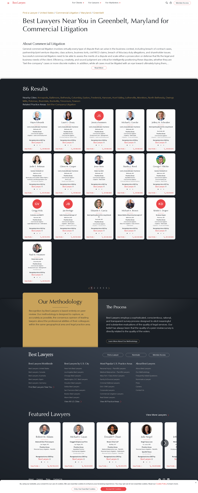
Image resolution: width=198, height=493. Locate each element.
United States (47, 12)
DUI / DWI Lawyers (107, 387)
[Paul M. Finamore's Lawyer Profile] (37, 250)
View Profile (28, 148)
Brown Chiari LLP (112, 442)
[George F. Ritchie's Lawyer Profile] (160, 162)
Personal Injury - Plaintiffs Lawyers (113, 368)
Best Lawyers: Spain (36, 379)
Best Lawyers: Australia (37, 376)
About (31, 479)
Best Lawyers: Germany (37, 383)
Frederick (96, 97)
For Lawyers (93, 3)
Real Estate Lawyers (107, 397)
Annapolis (43, 97)
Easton (86, 97)
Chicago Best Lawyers (72, 376)
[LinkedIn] (168, 479)
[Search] (167, 3)
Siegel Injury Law (146, 442)
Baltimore (54, 97)
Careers (139, 387)
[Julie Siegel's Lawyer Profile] (147, 432)
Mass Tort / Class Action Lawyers (112, 376)
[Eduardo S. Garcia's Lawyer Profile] (99, 206)
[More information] (42, 142)
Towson (76, 101)
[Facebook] (160, 479)
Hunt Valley (118, 97)
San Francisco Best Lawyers (74, 390)
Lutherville (130, 97)
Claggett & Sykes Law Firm (78, 442)
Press (138, 383)
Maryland (86, 12)
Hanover (106, 97)
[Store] (171, 3)
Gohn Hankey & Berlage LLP (68, 215)
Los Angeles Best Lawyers (74, 372)
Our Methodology (143, 372)
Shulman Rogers (161, 215)
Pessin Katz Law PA (37, 259)
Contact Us (140, 390)
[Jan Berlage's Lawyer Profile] (68, 206)
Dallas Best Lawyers (71, 387)
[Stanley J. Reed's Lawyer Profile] (130, 162)
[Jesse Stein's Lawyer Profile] (99, 162)
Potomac (33, 101)
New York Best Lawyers (73, 368)
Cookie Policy (161, 484)
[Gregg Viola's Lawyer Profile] (37, 206)
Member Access (159, 355)
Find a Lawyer (30, 12)
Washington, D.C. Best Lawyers (76, 379)
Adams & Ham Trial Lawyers (44, 442)
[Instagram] (164, 479)
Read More (99, 68)
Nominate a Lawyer (143, 379)
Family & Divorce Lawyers (110, 379)
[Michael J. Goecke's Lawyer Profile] (130, 118)
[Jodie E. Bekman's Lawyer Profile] (37, 162)
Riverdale (44, 101)
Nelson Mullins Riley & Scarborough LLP (130, 215)
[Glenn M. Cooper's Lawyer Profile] (68, 162)
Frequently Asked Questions (146, 376)
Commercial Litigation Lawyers (111, 394)
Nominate (136, 355)
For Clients (77, 3)
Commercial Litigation (67, 12)
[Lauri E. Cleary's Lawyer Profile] (68, 118)
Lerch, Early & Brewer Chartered (37, 127)
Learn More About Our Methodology (122, 341)
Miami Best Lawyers (71, 397)
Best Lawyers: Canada (37, 372)
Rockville (54, 101)
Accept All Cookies (113, 489)
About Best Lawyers (143, 368)
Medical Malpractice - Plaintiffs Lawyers (115, 372)
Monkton (142, 97)
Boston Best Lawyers (72, 394)
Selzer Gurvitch (99, 171)
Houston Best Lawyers (72, 383)
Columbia (76, 97)
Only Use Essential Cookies (84, 489)
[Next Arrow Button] (165, 443)
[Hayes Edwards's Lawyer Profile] (37, 118)
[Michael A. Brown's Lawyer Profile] (130, 206)
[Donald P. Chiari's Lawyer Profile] (113, 432)
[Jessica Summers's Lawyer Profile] (99, 118)
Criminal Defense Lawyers (110, 383)
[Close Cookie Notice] (196, 482)
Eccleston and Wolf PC (37, 215)
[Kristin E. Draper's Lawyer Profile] (160, 206)
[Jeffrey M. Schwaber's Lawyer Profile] (160, 118)
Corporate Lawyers (107, 390)
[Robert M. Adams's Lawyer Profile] (44, 432)
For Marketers (111, 3)
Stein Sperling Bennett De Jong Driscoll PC (161, 128)
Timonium (65, 101)
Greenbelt (98, 12)
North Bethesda (156, 97)
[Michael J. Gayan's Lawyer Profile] (79, 432)
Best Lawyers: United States (39, 368)
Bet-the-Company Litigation (61, 104)
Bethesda (65, 97)
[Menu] (8, 3)
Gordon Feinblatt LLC (37, 171)
